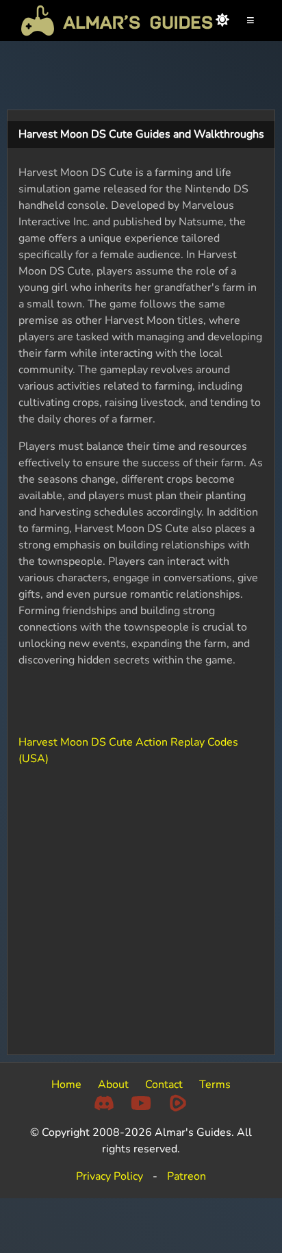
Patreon (186, 1176)
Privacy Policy (109, 1176)
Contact (164, 1084)
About (113, 1084)
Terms (215, 1084)
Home (66, 1084)
